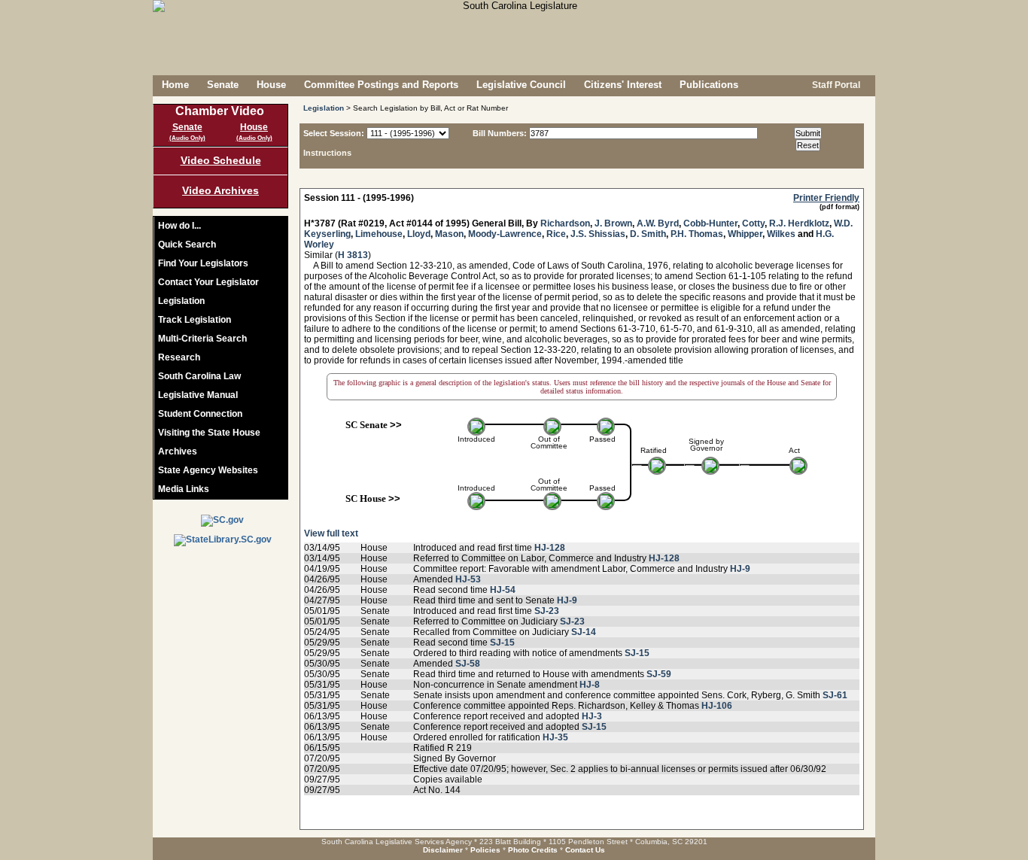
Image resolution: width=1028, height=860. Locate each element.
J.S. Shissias (597, 234)
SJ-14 (583, 632)
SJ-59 (658, 674)
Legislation (181, 301)
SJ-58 (467, 663)
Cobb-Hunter (710, 223)
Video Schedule (221, 160)
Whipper (745, 234)
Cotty (753, 223)
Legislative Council (521, 84)
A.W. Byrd (658, 223)
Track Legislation (194, 320)
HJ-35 (555, 737)
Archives (177, 451)
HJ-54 (503, 590)
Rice (556, 234)
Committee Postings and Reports (381, 84)
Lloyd (418, 234)
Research (179, 357)
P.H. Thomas (697, 234)
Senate (223, 84)
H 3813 (353, 255)
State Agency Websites (208, 470)
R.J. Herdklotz (799, 223)
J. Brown (613, 223)
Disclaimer (443, 850)
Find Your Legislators (203, 263)
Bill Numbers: (500, 133)
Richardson (565, 223)
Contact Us (585, 850)
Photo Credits (533, 850)
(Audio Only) (187, 138)
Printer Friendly (826, 198)
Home (175, 84)
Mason (449, 234)
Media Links (183, 489)
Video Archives (220, 190)
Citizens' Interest (623, 84)
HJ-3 (592, 716)
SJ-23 (546, 611)
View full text (331, 533)
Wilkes (781, 234)
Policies (485, 850)
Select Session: (333, 133)
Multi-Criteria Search (202, 338)
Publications (709, 84)
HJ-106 (716, 705)
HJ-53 (468, 579)
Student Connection (200, 414)
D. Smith (648, 234)
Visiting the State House (209, 432)
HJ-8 (589, 684)
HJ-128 (549, 547)
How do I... (179, 225)
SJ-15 (502, 642)
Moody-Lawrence (505, 234)
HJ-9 (740, 569)
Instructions (327, 152)
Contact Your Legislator (208, 282)
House (271, 84)
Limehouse (379, 234)
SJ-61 (835, 695)
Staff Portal (835, 85)
